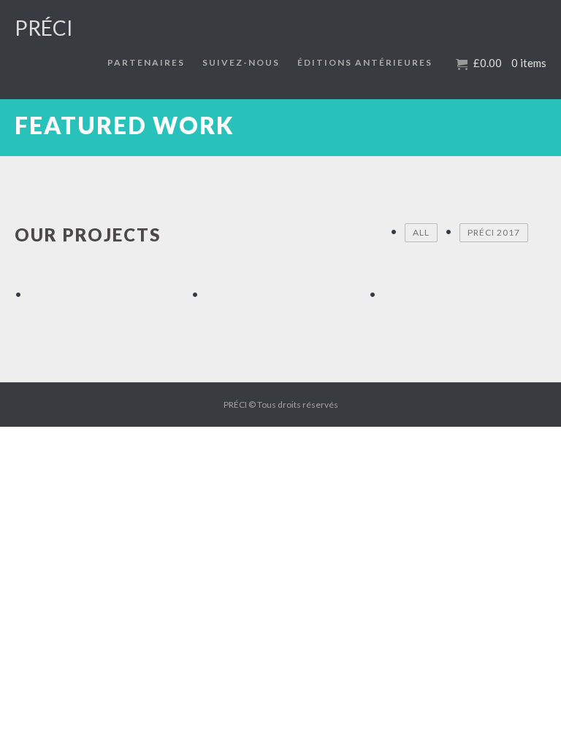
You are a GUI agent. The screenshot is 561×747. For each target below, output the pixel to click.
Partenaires (146, 62)
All (421, 232)
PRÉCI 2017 (494, 232)
